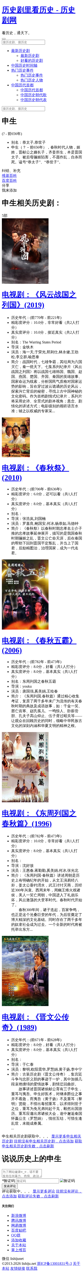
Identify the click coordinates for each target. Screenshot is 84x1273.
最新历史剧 (20, 51)
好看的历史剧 (32, 60)
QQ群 (16, 1235)
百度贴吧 (18, 1230)
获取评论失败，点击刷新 (38, 1196)
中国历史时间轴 (24, 65)
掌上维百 (18, 1250)
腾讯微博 (18, 1220)
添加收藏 (18, 1240)
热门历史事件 (22, 70)
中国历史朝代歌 (34, 95)
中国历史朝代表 (34, 100)
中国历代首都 (22, 85)
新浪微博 (18, 1216)
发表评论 (10, 1186)
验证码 (8, 1181)
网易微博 (18, 1225)
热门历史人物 (32, 80)
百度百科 (9, 180)
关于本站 (18, 1245)
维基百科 (9, 176)
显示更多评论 (44, 1191)
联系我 (31, 1268)
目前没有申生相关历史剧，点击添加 (44, 1141)
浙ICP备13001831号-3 (54, 1264)
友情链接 (17, 1268)
